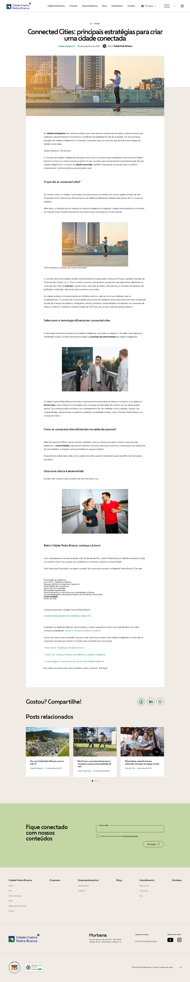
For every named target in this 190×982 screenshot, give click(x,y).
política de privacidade (130, 836)
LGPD (11, 901)
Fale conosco (144, 886)
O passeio (54, 880)
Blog (104, 6)
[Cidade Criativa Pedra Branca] (18, 6)
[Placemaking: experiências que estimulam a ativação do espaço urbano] (142, 752)
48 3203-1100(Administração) (146, 941)
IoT (68, 282)
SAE (10, 891)
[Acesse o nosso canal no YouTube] (170, 941)
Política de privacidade (17, 906)
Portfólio (81, 891)
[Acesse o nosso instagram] (182, 6)
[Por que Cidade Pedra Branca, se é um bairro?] (47, 752)
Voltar (97, 24)
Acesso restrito (167, 6)
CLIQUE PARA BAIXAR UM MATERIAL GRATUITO (67, 615)
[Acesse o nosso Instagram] (179, 941)
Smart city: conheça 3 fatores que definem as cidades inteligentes (75, 654)
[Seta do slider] (33, 752)
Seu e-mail (103, 825)
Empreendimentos (90, 6)
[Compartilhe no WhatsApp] (160, 701)
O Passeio (73, 6)
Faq (140, 896)
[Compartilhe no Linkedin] (151, 701)
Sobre (11, 886)
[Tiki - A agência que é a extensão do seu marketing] (180, 967)
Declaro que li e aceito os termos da (119, 836)
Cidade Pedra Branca (56, 6)
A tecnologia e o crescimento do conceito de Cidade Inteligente (74, 661)
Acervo (11, 911)
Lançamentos (83, 886)
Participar (151, 844)
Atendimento (117, 6)
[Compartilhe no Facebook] (141, 701)
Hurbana (131, 6)
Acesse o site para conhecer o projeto (82, 630)
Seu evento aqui (15, 896)
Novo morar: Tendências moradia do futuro (64, 647)
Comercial (143, 891)
